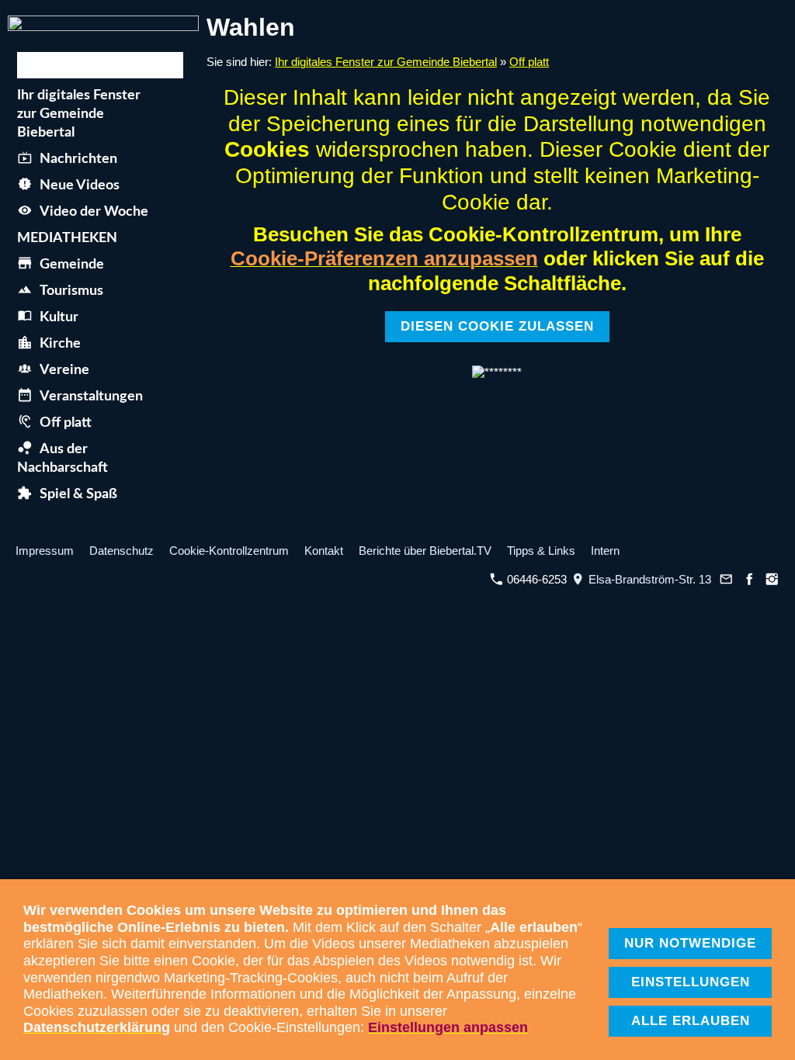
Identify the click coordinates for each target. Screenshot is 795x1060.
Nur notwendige (690, 943)
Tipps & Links (541, 550)
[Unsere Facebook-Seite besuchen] (749, 579)
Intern (605, 550)
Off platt (529, 61)
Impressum (45, 550)
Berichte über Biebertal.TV (425, 550)
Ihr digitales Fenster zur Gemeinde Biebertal (386, 61)
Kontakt (323, 550)
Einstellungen (690, 982)
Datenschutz (121, 550)
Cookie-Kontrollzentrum (229, 550)
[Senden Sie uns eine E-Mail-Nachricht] (726, 579)
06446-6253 (535, 579)
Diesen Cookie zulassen (497, 326)
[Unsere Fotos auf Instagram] (772, 579)
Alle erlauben (690, 1020)
